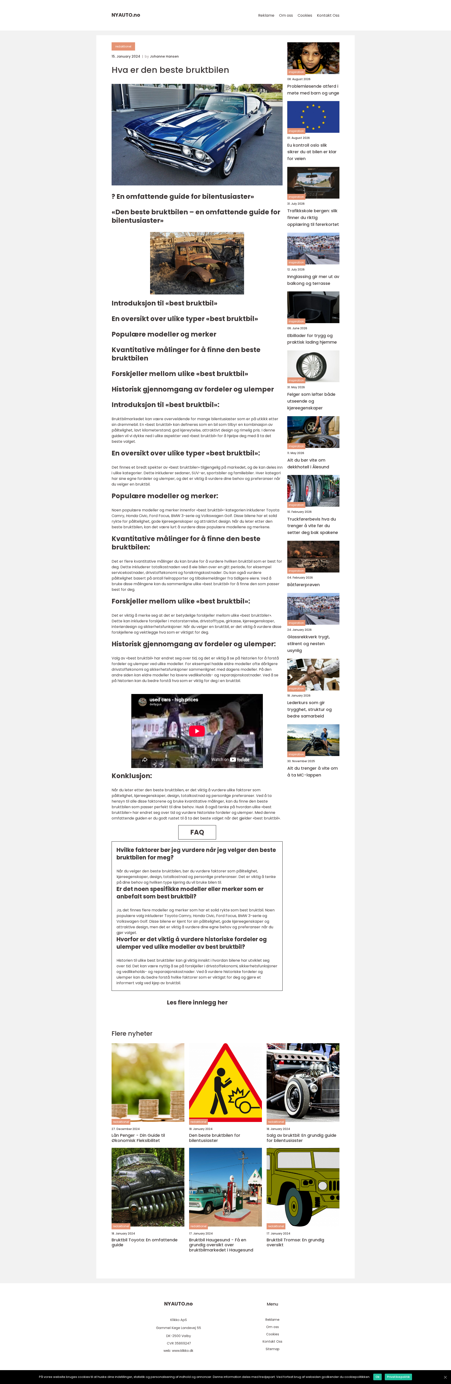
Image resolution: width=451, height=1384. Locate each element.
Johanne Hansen (164, 56)
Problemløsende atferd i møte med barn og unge (313, 89)
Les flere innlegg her (197, 1002)
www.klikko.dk (182, 1350)
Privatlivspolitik (398, 1377)
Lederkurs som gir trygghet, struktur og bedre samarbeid (309, 709)
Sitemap (273, 1349)
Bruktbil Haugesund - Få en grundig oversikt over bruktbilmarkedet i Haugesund (221, 1245)
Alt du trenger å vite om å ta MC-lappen (312, 771)
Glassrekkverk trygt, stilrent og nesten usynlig (308, 644)
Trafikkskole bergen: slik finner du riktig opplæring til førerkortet (313, 217)
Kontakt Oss (328, 15)
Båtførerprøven (303, 585)
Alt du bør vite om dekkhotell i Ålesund (308, 463)
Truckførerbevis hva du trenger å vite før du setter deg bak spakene (312, 526)
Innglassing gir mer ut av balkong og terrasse (313, 280)
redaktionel (123, 46)
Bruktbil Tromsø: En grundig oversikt (295, 1242)
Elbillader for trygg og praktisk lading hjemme (312, 339)
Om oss (286, 15)
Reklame (266, 15)
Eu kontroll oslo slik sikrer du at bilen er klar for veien (312, 152)
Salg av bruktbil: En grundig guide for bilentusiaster (301, 1138)
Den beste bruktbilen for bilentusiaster (214, 1138)
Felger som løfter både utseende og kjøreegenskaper (311, 401)
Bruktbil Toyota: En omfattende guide (145, 1242)
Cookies (305, 15)
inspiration (296, 72)
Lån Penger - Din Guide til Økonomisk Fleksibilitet (138, 1138)
